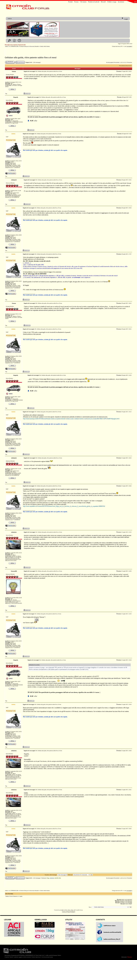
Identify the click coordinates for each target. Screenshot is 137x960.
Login (126, 19)
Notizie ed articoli (93, 2)
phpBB (61, 910)
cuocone (52, 878)
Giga (48, 878)
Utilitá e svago (111, 2)
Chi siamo (83, 2)
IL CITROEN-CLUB (13, 46)
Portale (70, 2)
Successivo (129, 65)
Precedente (116, 62)
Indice (10, 18)
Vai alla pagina (109, 62)
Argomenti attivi (22, 44)
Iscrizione (121, 2)
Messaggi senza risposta (11, 44)
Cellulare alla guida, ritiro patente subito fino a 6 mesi (30, 57)
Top (6, 93)
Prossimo (129, 62)
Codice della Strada (45, 46)
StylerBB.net (72, 911)
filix (60, 878)
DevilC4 (56, 878)
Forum (76, 2)
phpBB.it (73, 912)
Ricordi (103, 2)
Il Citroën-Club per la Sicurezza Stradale (29, 46)
